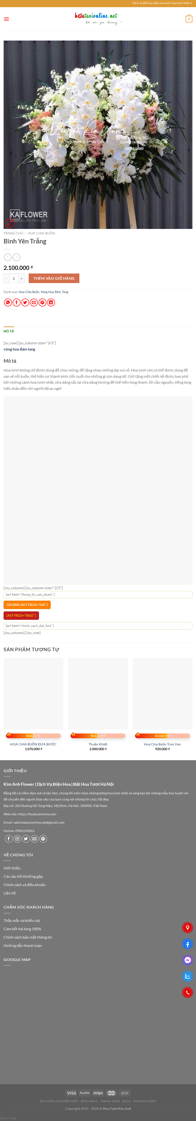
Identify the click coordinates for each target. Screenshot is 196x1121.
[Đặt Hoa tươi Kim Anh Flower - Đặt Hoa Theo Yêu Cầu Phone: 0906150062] (98, 19)
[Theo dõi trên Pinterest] (43, 793)
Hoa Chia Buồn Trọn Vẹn (162, 699)
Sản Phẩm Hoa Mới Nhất (59, 1056)
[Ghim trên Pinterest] (42, 302)
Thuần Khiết (98, 699)
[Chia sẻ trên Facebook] (17, 302)
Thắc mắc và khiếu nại (22, 875)
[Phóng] (10, 223)
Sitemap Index (144, 1056)
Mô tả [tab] (9, 331)
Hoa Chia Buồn (41, 233)
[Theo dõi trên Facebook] (9, 793)
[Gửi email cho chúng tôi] (34, 793)
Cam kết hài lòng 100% (22, 883)
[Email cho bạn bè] (34, 302)
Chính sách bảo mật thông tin (28, 891)
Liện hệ (10, 847)
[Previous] (3, 663)
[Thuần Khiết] (98, 648)
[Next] (192, 663)
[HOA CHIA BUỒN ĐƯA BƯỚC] (33, 648)
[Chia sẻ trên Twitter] (25, 302)
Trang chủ (13, 233)
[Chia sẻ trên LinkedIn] (51, 302)
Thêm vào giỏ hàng (54, 278)
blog (126, 1056)
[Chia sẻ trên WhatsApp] (8, 302)
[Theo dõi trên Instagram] (17, 793)
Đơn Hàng (89, 1056)
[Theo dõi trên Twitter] (26, 793)
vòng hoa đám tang (19, 349)
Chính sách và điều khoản (25, 839)
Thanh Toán (110, 1056)
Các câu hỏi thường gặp (23, 831)
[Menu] (6, 19)
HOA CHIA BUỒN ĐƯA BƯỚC (33, 699)
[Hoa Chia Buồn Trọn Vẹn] (162, 648)
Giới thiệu (12, 822)
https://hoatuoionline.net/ (37, 769)
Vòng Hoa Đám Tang (54, 292)
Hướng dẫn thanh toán (23, 900)
